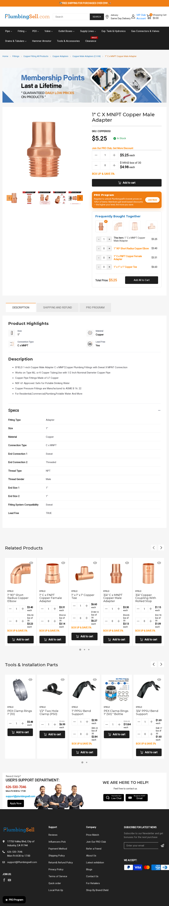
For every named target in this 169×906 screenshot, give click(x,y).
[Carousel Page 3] (89, 650)
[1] (118, 230)
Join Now (152, 200)
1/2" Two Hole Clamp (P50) (16, 712)
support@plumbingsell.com (20, 796)
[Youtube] (9, 880)
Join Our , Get (112, 148)
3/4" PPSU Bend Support (115, 712)
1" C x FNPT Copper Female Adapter (128, 258)
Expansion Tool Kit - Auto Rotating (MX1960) (147, 715)
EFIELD (10, 591)
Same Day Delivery (121, 18)
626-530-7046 (14, 851)
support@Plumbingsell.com (22, 862)
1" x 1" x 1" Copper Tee (125, 267)
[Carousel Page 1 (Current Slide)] (80, 650)
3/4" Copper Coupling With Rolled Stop (145, 598)
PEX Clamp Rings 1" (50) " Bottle (84, 712)
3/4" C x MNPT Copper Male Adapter (113, 598)
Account (141, 18)
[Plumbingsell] (27, 17)
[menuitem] (9, 30)
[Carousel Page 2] (84, 650)
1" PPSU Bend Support (49, 712)
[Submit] (162, 845)
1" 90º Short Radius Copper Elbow (131, 248)
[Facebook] (4, 880)
